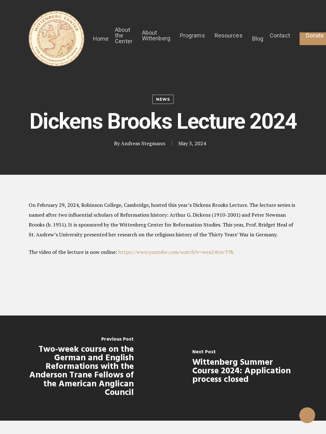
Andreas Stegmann (143, 143)
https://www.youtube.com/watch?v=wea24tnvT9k (176, 251)
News (163, 99)
